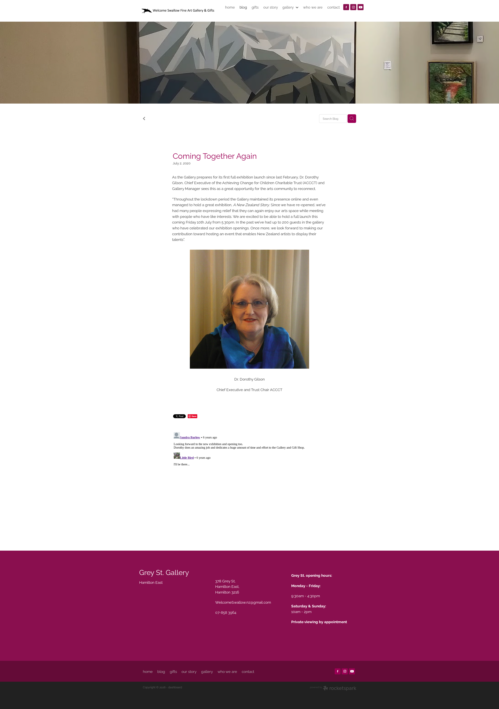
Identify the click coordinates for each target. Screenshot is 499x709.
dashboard (175, 687)
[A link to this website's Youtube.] (360, 7)
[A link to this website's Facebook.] (346, 7)
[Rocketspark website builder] (333, 689)
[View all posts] (144, 119)
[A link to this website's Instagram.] (353, 7)
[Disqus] (249, 479)
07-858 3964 (225, 612)
